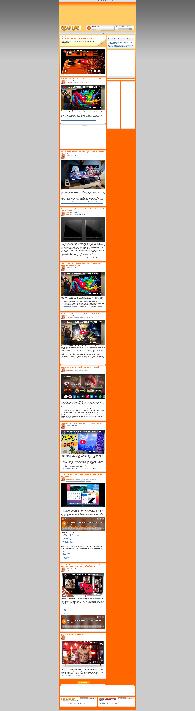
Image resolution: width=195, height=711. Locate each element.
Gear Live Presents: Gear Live (69, 699)
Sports (86, 707)
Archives (116, 707)
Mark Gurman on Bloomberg (69, 539)
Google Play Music (67, 613)
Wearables (82, 479)
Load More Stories (83, 682)
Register (94, 29)
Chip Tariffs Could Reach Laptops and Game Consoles (73, 703)
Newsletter (122, 26)
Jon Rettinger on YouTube (68, 542)
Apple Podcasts (66, 551)
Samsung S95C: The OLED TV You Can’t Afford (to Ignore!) (81, 423)
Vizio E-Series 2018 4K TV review (72, 634)
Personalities (104, 707)
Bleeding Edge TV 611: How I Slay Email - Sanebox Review (112, 704)
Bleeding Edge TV (89, 33)
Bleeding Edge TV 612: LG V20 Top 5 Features (110, 703)
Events (94, 707)
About (106, 33)
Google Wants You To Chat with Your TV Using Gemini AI (80, 367)
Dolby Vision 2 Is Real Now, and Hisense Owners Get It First (81, 79)
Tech (67, 33)
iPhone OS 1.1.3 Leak (67, 538)
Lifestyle (90, 707)
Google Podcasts (66, 553)
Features (77, 426)
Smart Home (82, 481)
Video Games (77, 33)
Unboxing (97, 33)
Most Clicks (92, 698)
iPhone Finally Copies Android (69, 537)
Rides (82, 33)
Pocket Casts (66, 557)
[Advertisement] (97, 13)
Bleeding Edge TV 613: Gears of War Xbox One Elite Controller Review (114, 702)
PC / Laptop (88, 481)
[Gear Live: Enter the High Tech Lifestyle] (72, 28)
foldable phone (70, 602)
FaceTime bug (99, 598)
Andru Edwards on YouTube (69, 544)
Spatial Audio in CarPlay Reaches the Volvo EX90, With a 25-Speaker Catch (77, 702)
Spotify (64, 554)
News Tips (128, 26)
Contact (111, 33)
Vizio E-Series (66, 669)
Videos (91, 317)
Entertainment (81, 707)
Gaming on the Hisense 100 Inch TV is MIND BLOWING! (80, 314)
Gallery (102, 33)
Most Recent (83, 698)
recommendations (85, 603)
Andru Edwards (73, 80)
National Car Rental (70, 546)
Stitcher (64, 555)
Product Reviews (78, 157)
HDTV (76, 82)
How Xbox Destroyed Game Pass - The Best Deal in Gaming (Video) (100, 0)
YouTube (67, 74)
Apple (71, 33)
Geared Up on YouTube (68, 541)
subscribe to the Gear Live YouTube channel (76, 41)
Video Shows (98, 707)
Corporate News (88, 479)
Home (63, 33)
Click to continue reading (78, 120)
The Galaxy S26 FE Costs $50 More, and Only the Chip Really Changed (77, 704)
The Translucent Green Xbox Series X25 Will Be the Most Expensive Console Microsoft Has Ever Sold (120, 46)
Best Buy (82, 361)
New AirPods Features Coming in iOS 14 (71, 535)
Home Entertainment (82, 82)
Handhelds (68, 481)
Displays (73, 82)
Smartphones (74, 214)
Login (94, 28)
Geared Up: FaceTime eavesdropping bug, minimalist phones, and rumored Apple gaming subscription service (82, 565)
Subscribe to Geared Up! (68, 534)
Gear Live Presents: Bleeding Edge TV (107, 699)
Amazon (77, 361)
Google (76, 370)
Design (78, 214)
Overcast (65, 558)
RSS (116, 26)
